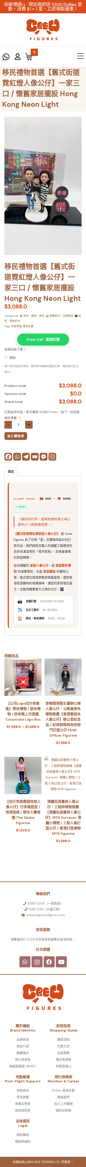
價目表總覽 (63, 1060)
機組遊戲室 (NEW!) (22, 1066)
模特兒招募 (63, 1110)
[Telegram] (26, 457)
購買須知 (63, 1040)
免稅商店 (23, 1090)
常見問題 (23, 1097)
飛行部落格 (22, 1060)
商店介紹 (23, 1046)
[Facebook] (8, 457)
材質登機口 (63, 1066)
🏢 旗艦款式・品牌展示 (59, 316)
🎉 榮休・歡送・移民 (32, 316)
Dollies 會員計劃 (63, 1090)
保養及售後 (22, 1104)
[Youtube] (61, 961)
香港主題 (28, 326)
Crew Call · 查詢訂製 (43, 339)
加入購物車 (15, 436)
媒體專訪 (23, 1053)
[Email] (35, 457)
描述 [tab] (11, 471)
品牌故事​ (23, 1040)
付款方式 (63, 1046)
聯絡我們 (63, 1097)
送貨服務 (63, 1053)
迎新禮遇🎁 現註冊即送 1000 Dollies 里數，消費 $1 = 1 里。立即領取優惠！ (43, 7)
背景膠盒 (16, 326)
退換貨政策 (22, 1110)
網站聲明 (23, 1135)
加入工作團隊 (63, 1104)
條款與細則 (22, 1141)
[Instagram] (52, 457)
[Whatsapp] (17, 457)
